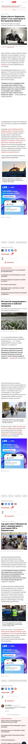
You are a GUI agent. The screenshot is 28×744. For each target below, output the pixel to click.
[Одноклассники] (15, 250)
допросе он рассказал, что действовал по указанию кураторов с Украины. (13, 142)
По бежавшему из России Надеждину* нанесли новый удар (13, 275)
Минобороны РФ (10, 47)
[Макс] (5, 250)
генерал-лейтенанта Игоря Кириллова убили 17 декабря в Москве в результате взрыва (12, 131)
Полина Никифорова (6, 217)
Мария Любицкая (5, 470)
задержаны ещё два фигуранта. (10, 152)
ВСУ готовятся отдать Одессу (8, 284)
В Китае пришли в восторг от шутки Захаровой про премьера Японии (13, 270)
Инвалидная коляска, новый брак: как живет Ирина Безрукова (12, 288)
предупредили (14, 358)
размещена (4, 64)
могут (3, 123)
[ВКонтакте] (12, 250)
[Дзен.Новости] (2, 250)
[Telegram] (9, 250)
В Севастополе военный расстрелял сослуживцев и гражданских (14, 293)
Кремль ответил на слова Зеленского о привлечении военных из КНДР (11, 741)
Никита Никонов (5, 696)
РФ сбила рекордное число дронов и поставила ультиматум (13, 280)
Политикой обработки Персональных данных (10, 6)
